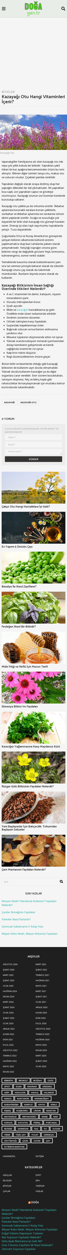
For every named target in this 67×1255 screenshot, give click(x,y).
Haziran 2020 (42, 1039)
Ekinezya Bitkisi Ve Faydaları (20, 706)
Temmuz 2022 (10, 1055)
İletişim (40, 1156)
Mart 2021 (41, 991)
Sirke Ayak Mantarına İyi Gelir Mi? (22, 1241)
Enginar (32, 1086)
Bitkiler (8, 91)
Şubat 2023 (8, 1018)
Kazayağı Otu (28, 402)
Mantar (51, 1110)
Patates (23, 1122)
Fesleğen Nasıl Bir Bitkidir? (19, 626)
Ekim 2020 (41, 1018)
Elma (19, 1086)
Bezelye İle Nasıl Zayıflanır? (19, 586)
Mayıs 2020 (41, 1044)
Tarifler (40, 1185)
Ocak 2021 (41, 1001)
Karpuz (28, 1104)
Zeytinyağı (10, 1140)
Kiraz (54, 1104)
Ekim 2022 (8, 1039)
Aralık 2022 (9, 1028)
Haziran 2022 (10, 1061)
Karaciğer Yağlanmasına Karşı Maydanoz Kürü (31, 746)
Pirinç (37, 1122)
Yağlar (39, 1191)
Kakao (7, 1098)
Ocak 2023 (8, 1023)
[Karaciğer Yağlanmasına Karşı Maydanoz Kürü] (33, 728)
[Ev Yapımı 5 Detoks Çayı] (33, 528)
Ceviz (51, 1080)
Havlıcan (20, 1092)
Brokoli (23, 1080)
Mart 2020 (41, 1055)
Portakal (51, 1122)
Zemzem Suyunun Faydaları (19, 1249)
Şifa (38, 1180)
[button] (4, 8)
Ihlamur (49, 1092)
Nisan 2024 (8, 996)
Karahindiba (11, 1104)
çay (48, 1140)
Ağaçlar (7, 1175)
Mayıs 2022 (8, 1066)
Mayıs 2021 (41, 985)
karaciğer (22, 310)
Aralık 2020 (41, 1007)
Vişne (7, 1134)
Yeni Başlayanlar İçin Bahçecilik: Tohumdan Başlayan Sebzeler (29, 828)
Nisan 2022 (8, 1071)
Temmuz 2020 (42, 1034)
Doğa (35, 1202)
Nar (55, 1116)
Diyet (7, 1086)
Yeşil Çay (21, 1134)
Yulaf (34, 1134)
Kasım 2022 (8, 1034)
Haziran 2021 (42, 980)
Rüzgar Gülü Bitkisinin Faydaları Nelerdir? (28, 786)
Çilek (25, 1140)
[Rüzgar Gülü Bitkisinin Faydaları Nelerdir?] (33, 767)
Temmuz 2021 (42, 975)
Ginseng (47, 1086)
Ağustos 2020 (43, 1028)
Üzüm (37, 1140)
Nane (45, 1116)
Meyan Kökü (29, 1116)
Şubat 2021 (41, 996)
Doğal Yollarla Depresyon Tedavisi (22, 1233)
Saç (36, 1128)
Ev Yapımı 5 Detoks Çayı (17, 546)
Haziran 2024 (10, 991)
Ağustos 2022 (10, 1050)
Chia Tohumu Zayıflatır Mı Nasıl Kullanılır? (27, 1245)
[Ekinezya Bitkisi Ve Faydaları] (33, 688)
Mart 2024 (8, 1001)
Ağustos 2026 (10, 964)
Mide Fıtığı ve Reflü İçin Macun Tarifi (25, 666)
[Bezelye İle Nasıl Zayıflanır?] (33, 568)
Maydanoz (10, 1116)
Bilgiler (7, 1180)
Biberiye (8, 1080)
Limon (37, 1110)
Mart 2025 (8, 975)
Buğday (37, 1080)
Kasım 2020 (41, 1012)
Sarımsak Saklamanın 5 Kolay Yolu (22, 926)
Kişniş (7, 1110)
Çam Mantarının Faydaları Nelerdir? (24, 869)
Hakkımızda (9, 1156)
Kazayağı (9, 402)
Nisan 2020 (41, 1050)
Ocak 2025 (8, 985)
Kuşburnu (22, 1110)
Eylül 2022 (8, 1044)
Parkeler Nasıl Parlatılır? (16, 919)
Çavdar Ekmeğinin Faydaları (18, 912)
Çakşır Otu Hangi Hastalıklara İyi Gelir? (26, 506)
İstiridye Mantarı (14, 1146)
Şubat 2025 (8, 980)
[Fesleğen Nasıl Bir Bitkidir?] (33, 608)
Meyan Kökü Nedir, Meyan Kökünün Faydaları (30, 933)
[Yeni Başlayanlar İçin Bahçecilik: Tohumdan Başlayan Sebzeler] (33, 807)
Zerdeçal (49, 1134)
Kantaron (23, 1098)
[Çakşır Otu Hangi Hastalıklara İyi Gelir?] (33, 488)
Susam (56, 1128)
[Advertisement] (33, 52)
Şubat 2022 (41, 969)
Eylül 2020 (41, 1023)
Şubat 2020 (41, 1061)
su (45, 1128)
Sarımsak (23, 1128)
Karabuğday (42, 1098)
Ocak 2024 (8, 1012)
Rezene (8, 1128)
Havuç (34, 1092)
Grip (6, 1092)
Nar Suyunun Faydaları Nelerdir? (21, 1237)
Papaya (8, 1122)
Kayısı (41, 1104)
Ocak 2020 (41, 1066)
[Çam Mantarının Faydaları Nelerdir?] (33, 851)
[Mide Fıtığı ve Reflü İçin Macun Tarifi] (33, 648)
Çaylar (6, 1191)
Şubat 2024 (8, 1007)
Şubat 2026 (8, 969)
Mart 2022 (41, 964)
